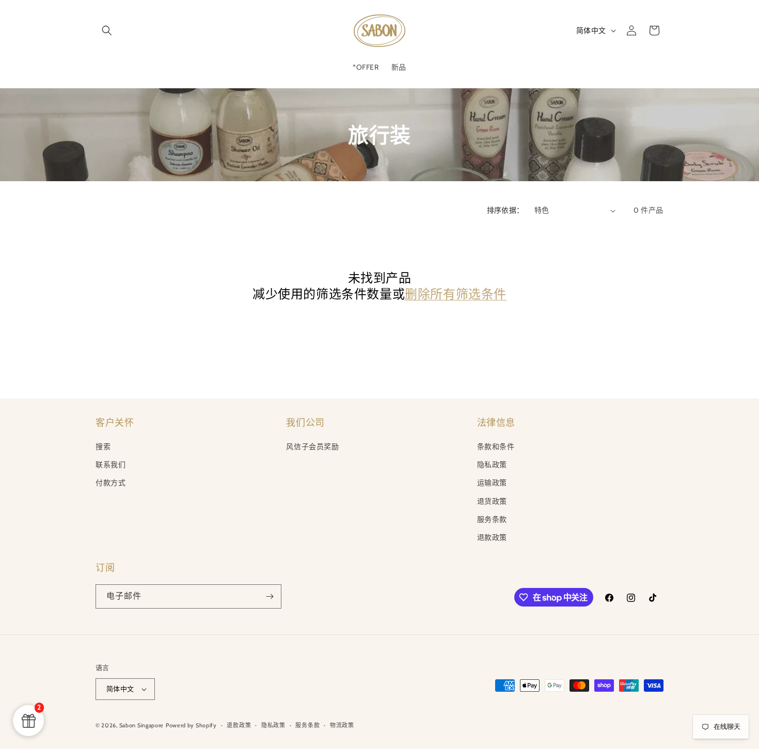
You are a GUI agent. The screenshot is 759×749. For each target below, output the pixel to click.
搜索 (103, 446)
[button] (107, 30)
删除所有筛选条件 (456, 293)
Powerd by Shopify (191, 725)
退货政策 (492, 501)
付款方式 (110, 482)
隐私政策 (492, 464)
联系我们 (110, 464)
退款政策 (492, 537)
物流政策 (342, 725)
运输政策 (492, 482)
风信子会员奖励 (312, 446)
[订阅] (269, 596)
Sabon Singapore (141, 725)
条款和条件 (496, 446)
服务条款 (492, 519)
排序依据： (505, 210)
